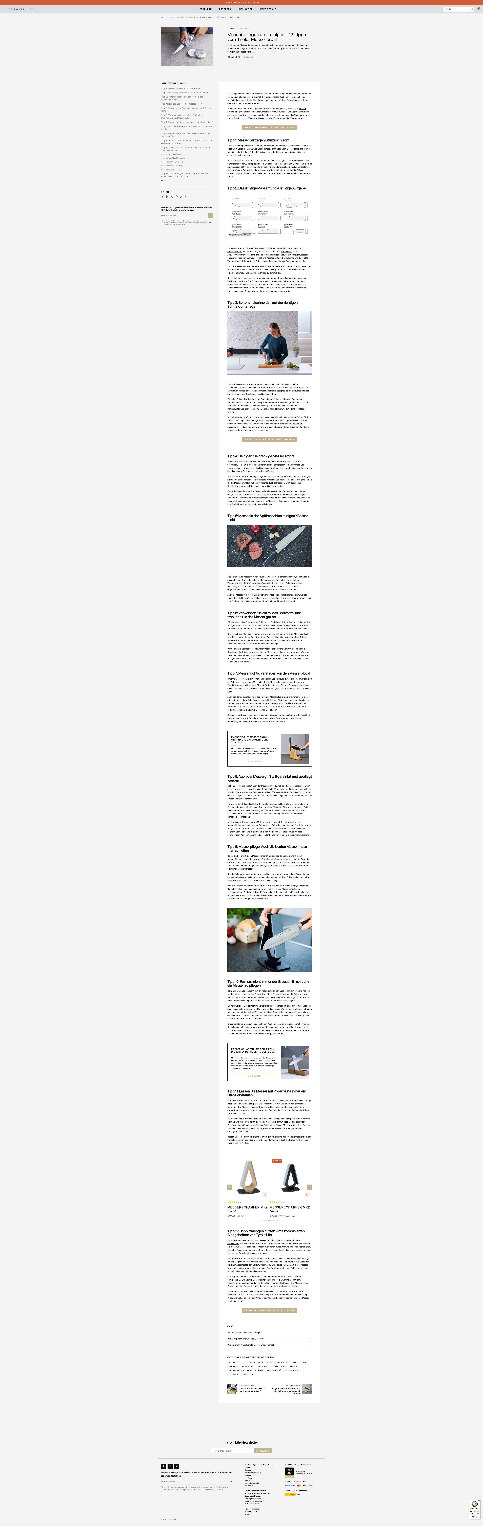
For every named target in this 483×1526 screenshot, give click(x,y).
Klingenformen (235, 235)
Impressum (249, 1467)
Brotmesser (236, 266)
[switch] (474, 1516)
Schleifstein (296, 424)
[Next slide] (309, 1187)
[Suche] (472, 9)
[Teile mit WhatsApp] (176, 197)
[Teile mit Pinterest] (181, 197)
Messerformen (234, 251)
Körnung (258, 1012)
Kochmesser (286, 251)
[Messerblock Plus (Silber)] (291, 1178)
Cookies (248, 1470)
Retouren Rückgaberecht (254, 1501)
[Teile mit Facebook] (163, 197)
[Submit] (210, 215)
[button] (264, 1194)
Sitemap (248, 1480)
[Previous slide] (229, 1187)
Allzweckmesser (235, 255)
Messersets (249, 1514)
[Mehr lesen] (295, 749)
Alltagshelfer (233, 1244)
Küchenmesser (286, 97)
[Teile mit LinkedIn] (167, 197)
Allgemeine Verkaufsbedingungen (257, 1493)
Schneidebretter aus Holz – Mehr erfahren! (270, 439)
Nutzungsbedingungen (253, 1496)
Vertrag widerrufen (252, 1504)
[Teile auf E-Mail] (185, 197)
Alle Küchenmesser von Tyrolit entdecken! (270, 127)
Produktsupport (251, 1512)
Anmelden (262, 1451)
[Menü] (478, 1501)
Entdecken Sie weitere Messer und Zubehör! (269, 1310)
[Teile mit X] (172, 197)
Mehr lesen (254, 761)
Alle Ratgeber (250, 1478)
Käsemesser (289, 281)
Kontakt (248, 1475)
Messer (232, 28)
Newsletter (249, 1486)
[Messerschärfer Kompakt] (248, 1178)
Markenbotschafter (252, 1483)
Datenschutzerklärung (253, 1472)
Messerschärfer (245, 869)
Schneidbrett (243, 399)
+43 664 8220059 (252, 1509)
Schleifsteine (233, 1027)
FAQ (246, 1506)
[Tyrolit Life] (20, 9)
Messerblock (259, 682)
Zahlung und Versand (253, 1498)
